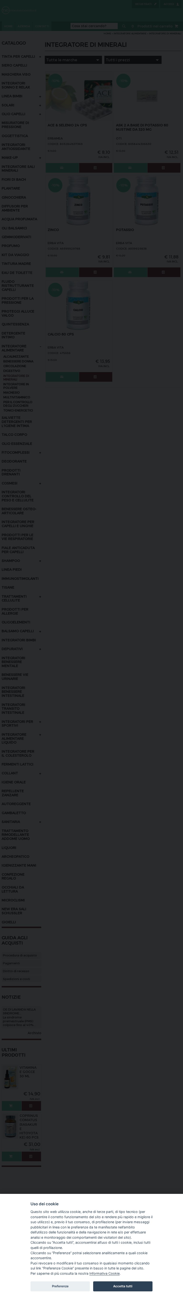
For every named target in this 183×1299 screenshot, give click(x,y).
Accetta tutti (122, 1286)
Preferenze (60, 1286)
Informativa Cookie (104, 1273)
